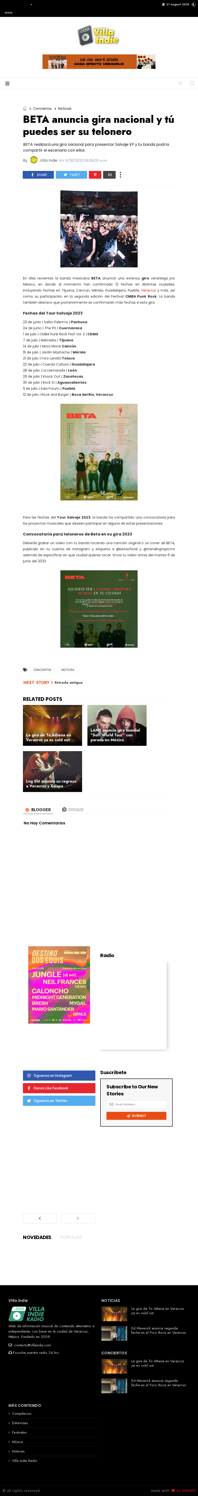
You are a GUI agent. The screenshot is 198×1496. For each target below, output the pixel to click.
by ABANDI (185, 1491)
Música (17, 1442)
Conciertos (42, 108)
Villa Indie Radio (24, 1460)
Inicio (9, 13)
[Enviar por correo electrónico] (109, 175)
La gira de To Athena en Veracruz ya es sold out (157, 1311)
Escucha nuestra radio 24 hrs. (36, 1352)
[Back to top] (186, 1484)
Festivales (19, 1432)
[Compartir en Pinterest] (95, 175)
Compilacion (21, 1413)
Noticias (64, 108)
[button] (17, 8)
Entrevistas (20, 1423)
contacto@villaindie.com (32, 1345)
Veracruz (148, 290)
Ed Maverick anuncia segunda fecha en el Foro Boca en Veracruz (158, 1330)
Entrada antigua (69, 682)
